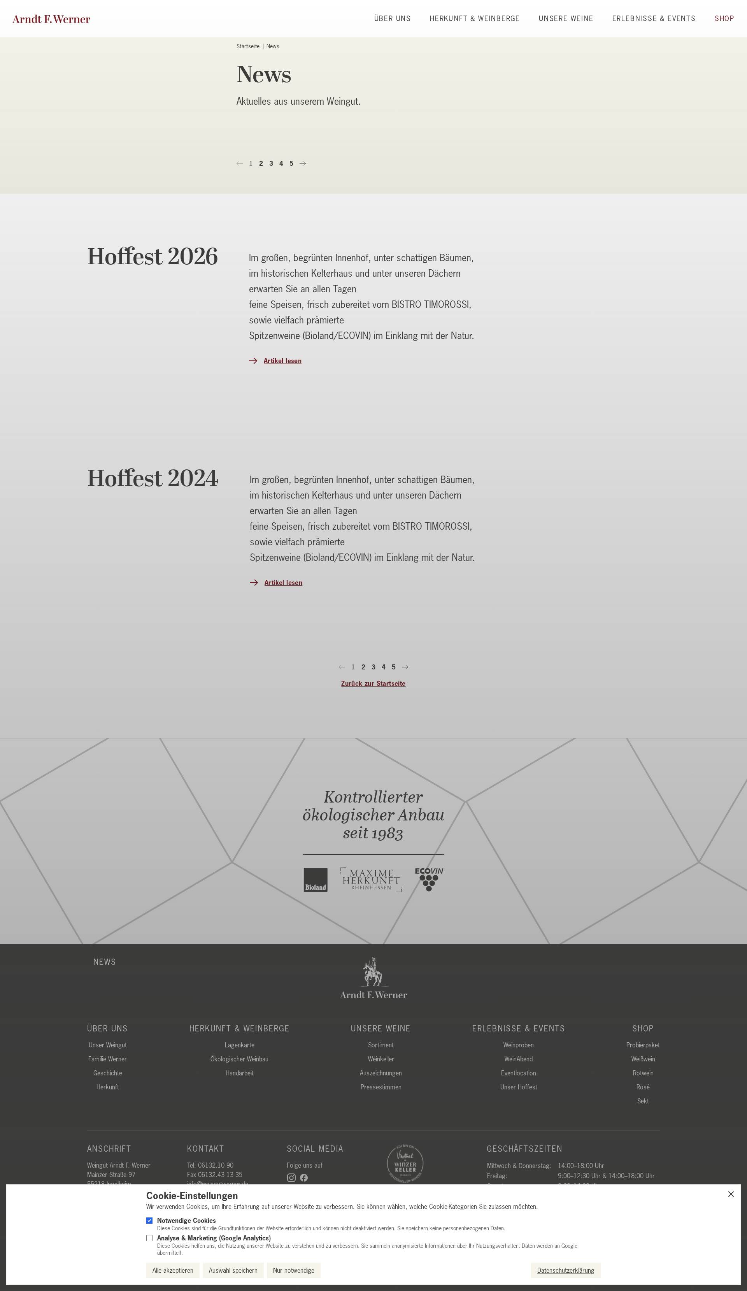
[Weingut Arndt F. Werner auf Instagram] (291, 1177)
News (104, 962)
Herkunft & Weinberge (475, 19)
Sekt (643, 1101)
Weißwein (643, 1059)
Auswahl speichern (233, 1270)
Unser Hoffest (518, 1087)
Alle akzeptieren (173, 1270)
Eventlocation (518, 1073)
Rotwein (643, 1073)
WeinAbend (519, 1059)
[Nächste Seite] (303, 163)
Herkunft (107, 1087)
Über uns (392, 19)
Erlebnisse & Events (654, 19)
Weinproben (518, 1045)
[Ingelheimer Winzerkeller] (430, 1163)
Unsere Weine (566, 19)
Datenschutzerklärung (565, 1270)
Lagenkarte (239, 1045)
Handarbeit (240, 1073)
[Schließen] (731, 1194)
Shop (725, 19)
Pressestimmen (381, 1087)
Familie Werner (107, 1059)
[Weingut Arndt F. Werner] (51, 19)
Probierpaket (643, 1045)
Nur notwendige (293, 1270)
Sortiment (381, 1045)
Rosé (643, 1087)
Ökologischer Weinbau (239, 1059)
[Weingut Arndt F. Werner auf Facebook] (304, 1177)
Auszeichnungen (381, 1073)
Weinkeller (381, 1059)
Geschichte (107, 1073)
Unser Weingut (108, 1045)
